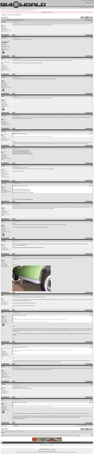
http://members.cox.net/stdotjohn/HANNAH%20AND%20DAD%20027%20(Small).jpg (29, 247)
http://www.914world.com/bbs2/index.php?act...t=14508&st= (22, 153)
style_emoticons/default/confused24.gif (68, 333)
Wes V (2, 295)
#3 (92, 58)
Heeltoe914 (3, 384)
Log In (48, 12)
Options (88, 19)
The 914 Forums (11, 14)
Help (80, 7)
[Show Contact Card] (5, 34)
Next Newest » (90, 425)
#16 (92, 312)
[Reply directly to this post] (91, 34)
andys (2, 312)
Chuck (2, 58)
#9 (92, 165)
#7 (92, 131)
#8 (92, 148)
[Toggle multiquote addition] (87, 34)
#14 (92, 256)
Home (83, 0)
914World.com (4, 14)
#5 (92, 96)
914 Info (89, 0)
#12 (92, 221)
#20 (92, 399)
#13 (92, 240)
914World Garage (18, 14)
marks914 (3, 256)
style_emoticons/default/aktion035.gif (26, 199)
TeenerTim (3, 148)
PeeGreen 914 (4, 37)
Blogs (92, 0)
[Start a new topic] (89, 17)
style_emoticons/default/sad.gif (19, 418)
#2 (92, 37)
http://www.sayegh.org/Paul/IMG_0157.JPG (21, 151)
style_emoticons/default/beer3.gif (20, 245)
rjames (2, 96)
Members (87, 7)
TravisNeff (3, 77)
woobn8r (3, 165)
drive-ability (3, 115)
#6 (92, 115)
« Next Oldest (79, 425)
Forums (86, 0)
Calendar (92, 7)
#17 (92, 344)
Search (83, 7)
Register (51, 12)
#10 (92, 183)
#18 (92, 366)
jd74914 (2, 366)
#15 (92, 295)
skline (2, 204)
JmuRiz (2, 221)
